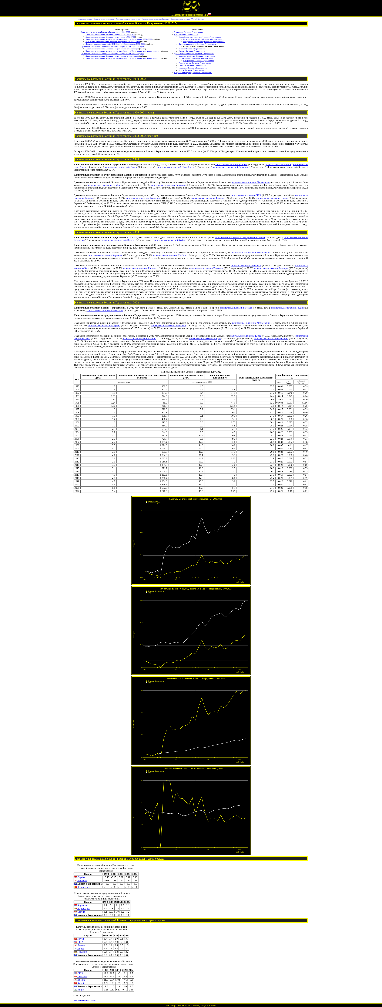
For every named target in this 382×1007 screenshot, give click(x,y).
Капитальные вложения (104, 19)
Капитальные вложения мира (128, 19)
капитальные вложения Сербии (104, 185)
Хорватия (82, 880)
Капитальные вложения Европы (155, 19)
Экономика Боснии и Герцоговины (188, 32)
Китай (80, 938)
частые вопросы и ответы (85, 1000)
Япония (81, 945)
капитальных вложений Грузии (287, 307)
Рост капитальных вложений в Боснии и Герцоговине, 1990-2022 (113, 42)
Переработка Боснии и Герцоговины (198, 61)
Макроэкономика (85, 19)
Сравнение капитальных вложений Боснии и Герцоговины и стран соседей (112, 46)
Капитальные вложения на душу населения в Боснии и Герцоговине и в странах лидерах (123, 58)
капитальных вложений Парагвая (230, 167)
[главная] (191, 11)
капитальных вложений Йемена (118, 240)
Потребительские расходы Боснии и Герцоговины (200, 37)
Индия (80, 948)
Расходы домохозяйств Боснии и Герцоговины (202, 39)
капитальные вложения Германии (142, 198)
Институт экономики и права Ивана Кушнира (187, 1005)
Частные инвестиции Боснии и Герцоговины (197, 44)
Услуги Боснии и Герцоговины (191, 70)
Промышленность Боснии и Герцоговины (196, 58)
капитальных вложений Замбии (170, 240)
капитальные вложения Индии (205, 338)
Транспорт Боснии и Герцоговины (193, 68)
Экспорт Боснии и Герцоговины (192, 49)
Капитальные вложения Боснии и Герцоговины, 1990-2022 (105, 32)
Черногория (83, 887)
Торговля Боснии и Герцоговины (192, 65)
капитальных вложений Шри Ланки (175, 167)
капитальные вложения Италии (272, 198)
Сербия (81, 877)
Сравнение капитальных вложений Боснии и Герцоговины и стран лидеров (112, 53)
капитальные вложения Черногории (251, 182)
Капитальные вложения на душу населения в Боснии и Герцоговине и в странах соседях (122, 51)
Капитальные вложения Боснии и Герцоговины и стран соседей (112, 49)
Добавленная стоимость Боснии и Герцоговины (194, 53)
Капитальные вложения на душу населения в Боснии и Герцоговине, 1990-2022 (119, 39)
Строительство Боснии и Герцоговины (195, 63)
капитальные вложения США (246, 195)
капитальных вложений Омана (121, 167)
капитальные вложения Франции (208, 198)
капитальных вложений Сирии (231, 164)
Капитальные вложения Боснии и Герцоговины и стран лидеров (112, 56)
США (80, 942)
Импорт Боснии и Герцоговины (192, 51)
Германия (82, 952)
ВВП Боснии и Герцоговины (186, 34)
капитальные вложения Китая (245, 336)
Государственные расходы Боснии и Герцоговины (204, 42)
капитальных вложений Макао (236, 307)
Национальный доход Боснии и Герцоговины (193, 72)
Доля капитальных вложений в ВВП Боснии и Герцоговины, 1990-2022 (115, 44)
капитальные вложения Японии (139, 268)
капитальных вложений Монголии (105, 310)
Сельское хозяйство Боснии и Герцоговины (197, 56)
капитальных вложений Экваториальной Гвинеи (240, 237)
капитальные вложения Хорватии (168, 185)
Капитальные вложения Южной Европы (187, 19)
